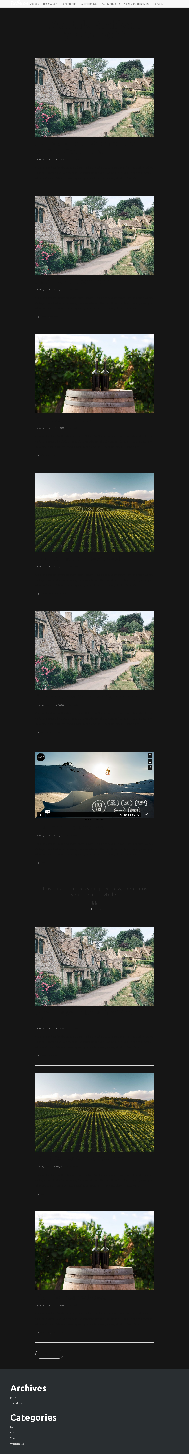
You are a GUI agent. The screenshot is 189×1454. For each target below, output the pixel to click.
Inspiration (54, 317)
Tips (53, 455)
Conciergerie (68, 3)
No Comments (73, 159)
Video (42, 863)
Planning (61, 1055)
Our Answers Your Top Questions (86, 696)
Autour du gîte (111, 3)
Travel (13, 1438)
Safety (63, 594)
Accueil (34, 3)
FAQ (42, 732)
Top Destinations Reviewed (77, 558)
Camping (44, 594)
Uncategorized (17, 1444)
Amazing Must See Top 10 (75, 281)
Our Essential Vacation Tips (78, 419)
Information (45, 455)
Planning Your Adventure (74, 1297)
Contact (158, 3)
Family (43, 1055)
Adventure (44, 317)
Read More (132, 178)
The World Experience (69, 827)
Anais (46, 159)
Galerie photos (89, 3)
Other (13, 1432)
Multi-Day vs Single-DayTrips (79, 1158)
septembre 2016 (18, 1403)
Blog (12, 1427)
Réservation (50, 3)
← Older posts (49, 1354)
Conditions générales (136, 3)
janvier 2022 (16, 1398)
